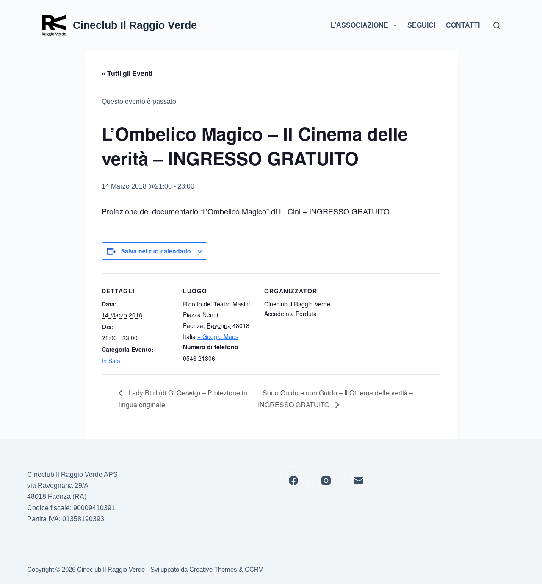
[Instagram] (325, 480)
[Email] (358, 480)
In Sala (111, 360)
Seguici (421, 25)
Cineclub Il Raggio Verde (135, 25)
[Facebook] (293, 480)
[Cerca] (496, 25)
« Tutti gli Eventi (127, 73)
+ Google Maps (217, 336)
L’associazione (359, 25)
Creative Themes (213, 569)
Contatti (463, 25)
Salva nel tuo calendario (156, 251)
